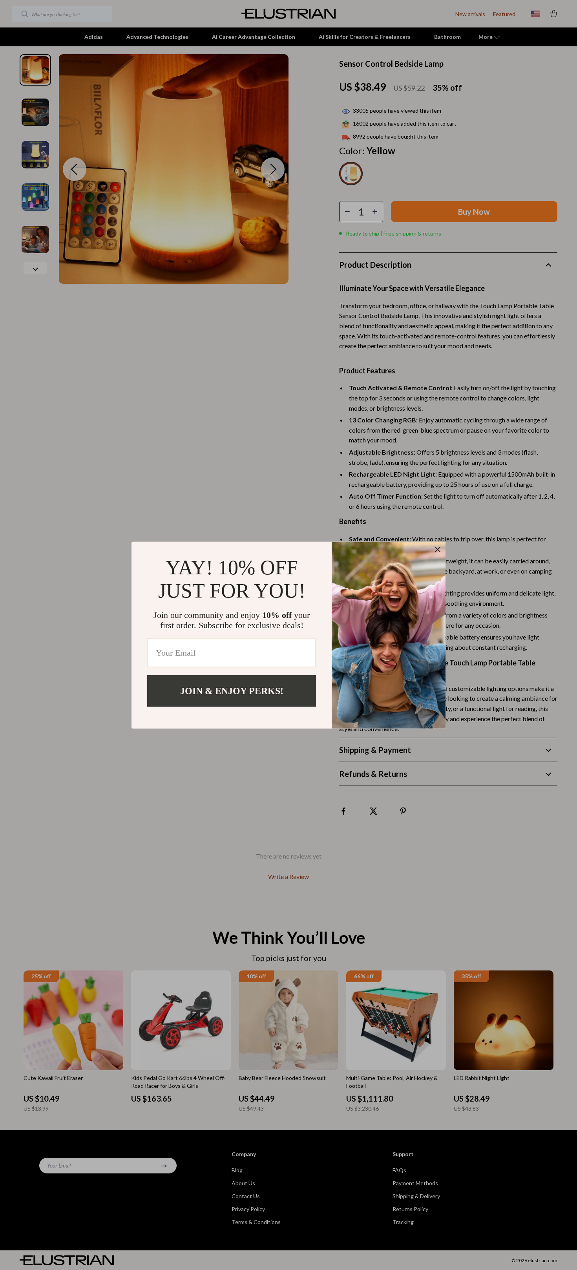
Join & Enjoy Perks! (231, 690)
